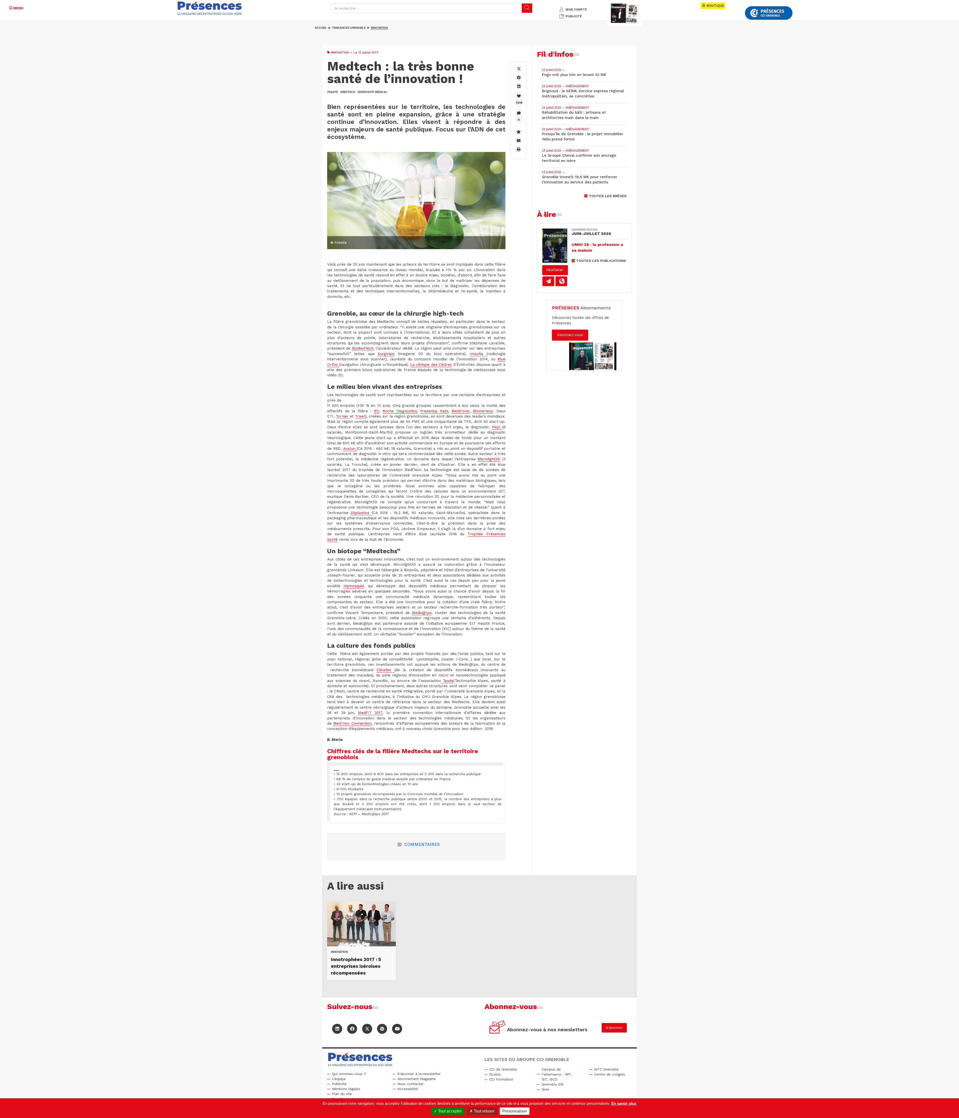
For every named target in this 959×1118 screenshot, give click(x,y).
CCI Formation (501, 1079)
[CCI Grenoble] (768, 13)
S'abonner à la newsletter (419, 1074)
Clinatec (385, 670)
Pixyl (497, 427)
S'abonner (614, 1028)
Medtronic (461, 411)
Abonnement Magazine (416, 1079)
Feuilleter (555, 270)
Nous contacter (410, 1084)
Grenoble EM (552, 1084)
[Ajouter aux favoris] (518, 132)
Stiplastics (361, 513)
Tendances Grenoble (349, 27)
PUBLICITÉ (574, 16)
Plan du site (342, 1094)
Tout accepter (449, 1111)
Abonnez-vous (570, 335)
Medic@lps (422, 612)
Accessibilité (407, 1089)
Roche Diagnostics (400, 411)
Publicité (339, 1084)
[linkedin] (519, 86)
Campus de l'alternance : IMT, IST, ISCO (557, 1074)
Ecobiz (495, 1074)
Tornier (343, 416)
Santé (332, 91)
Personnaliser (514, 1111)
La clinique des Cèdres (431, 364)
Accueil (321, 27)
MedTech (347, 91)
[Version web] (561, 281)
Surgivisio (386, 354)
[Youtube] (397, 1029)
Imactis (478, 354)
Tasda (447, 680)
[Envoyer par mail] (518, 140)
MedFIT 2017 (370, 712)
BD (376, 411)
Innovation (379, 27)
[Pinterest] (382, 1029)
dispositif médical (372, 91)
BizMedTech (362, 348)
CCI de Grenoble (503, 1069)
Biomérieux (483, 411)
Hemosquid (353, 586)
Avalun (350, 448)
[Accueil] (209, 8)
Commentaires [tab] (422, 844)
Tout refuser (483, 1111)
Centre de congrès (609, 1074)
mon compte (576, 9)
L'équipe (339, 1079)
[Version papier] (548, 281)
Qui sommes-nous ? (349, 1074)
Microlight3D (489, 459)
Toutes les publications (601, 261)
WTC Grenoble (606, 1069)
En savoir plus (623, 1103)
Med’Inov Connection (352, 723)
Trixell (360, 416)
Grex (545, 1089)
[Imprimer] (518, 149)
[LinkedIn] (337, 1029)
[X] (519, 69)
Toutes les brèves (608, 196)
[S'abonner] (497, 1027)
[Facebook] (519, 77)
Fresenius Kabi (434, 411)
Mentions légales (346, 1089)
